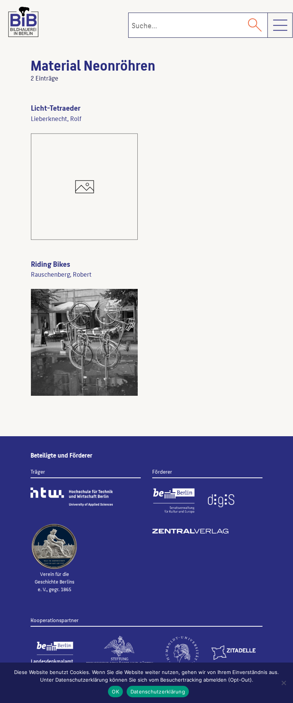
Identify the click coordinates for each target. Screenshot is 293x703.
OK (115, 691)
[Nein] (283, 683)
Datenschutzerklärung (157, 691)
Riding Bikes (50, 263)
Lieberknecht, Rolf (56, 118)
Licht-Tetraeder (55, 107)
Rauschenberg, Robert (61, 274)
